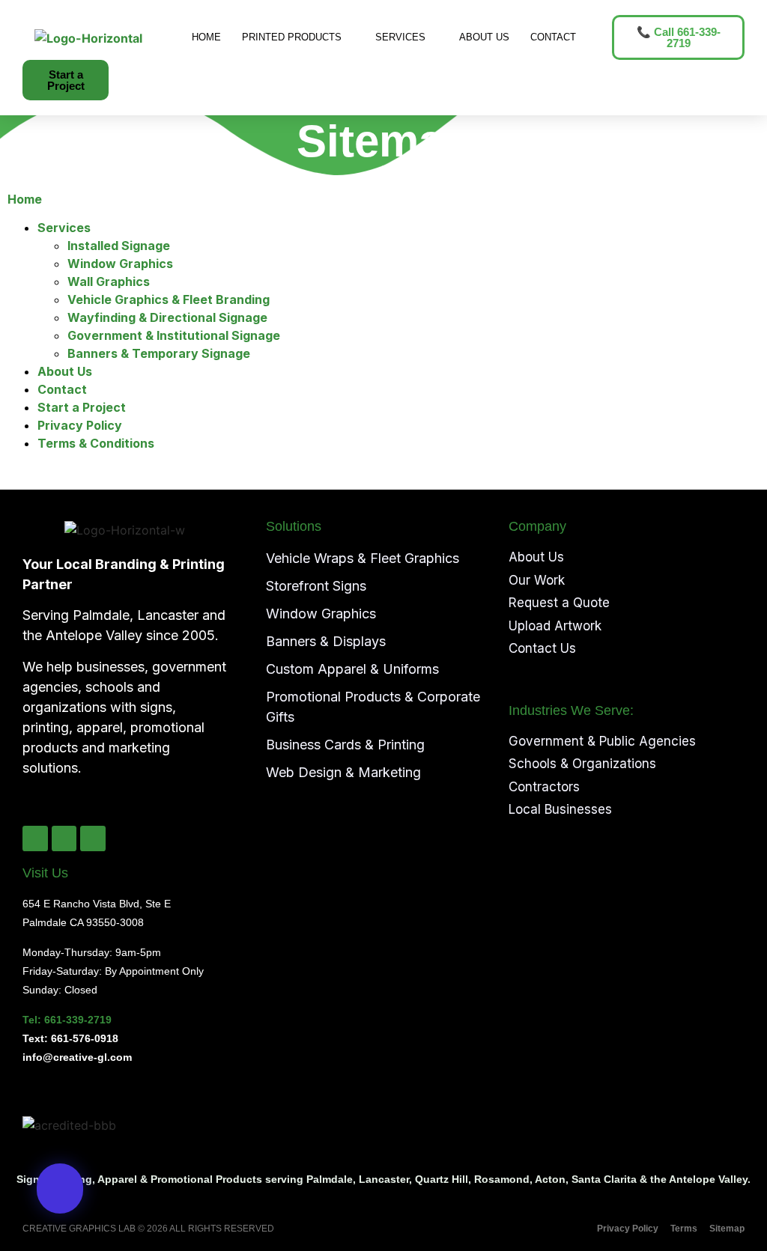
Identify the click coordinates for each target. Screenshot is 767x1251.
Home (206, 37)
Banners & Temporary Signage (158, 353)
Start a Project (81, 407)
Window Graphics (120, 263)
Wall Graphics (108, 281)
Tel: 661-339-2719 (67, 1020)
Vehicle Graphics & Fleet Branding (168, 299)
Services (400, 37)
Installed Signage (118, 245)
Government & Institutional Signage (173, 335)
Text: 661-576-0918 (70, 1038)
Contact (553, 37)
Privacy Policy (79, 425)
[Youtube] (93, 838)
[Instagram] (64, 838)
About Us (484, 37)
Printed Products (292, 37)
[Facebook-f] (35, 838)
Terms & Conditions (95, 443)
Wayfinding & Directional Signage (167, 317)
